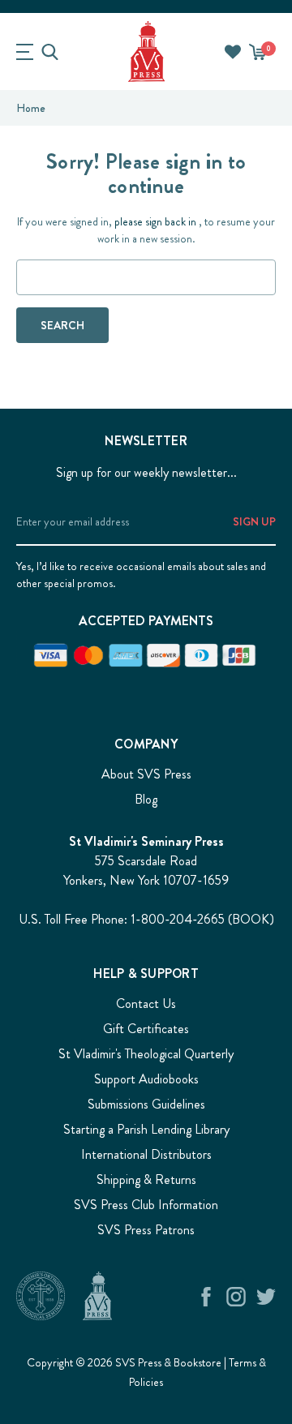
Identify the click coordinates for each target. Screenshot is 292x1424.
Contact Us (146, 1003)
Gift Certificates (146, 1028)
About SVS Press (146, 774)
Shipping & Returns (146, 1179)
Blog (146, 799)
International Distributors (146, 1154)
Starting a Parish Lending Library (146, 1129)
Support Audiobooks (146, 1079)
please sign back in (155, 221)
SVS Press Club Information (146, 1204)
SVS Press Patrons (146, 1229)
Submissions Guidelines (146, 1104)
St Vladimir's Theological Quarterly (146, 1053)
